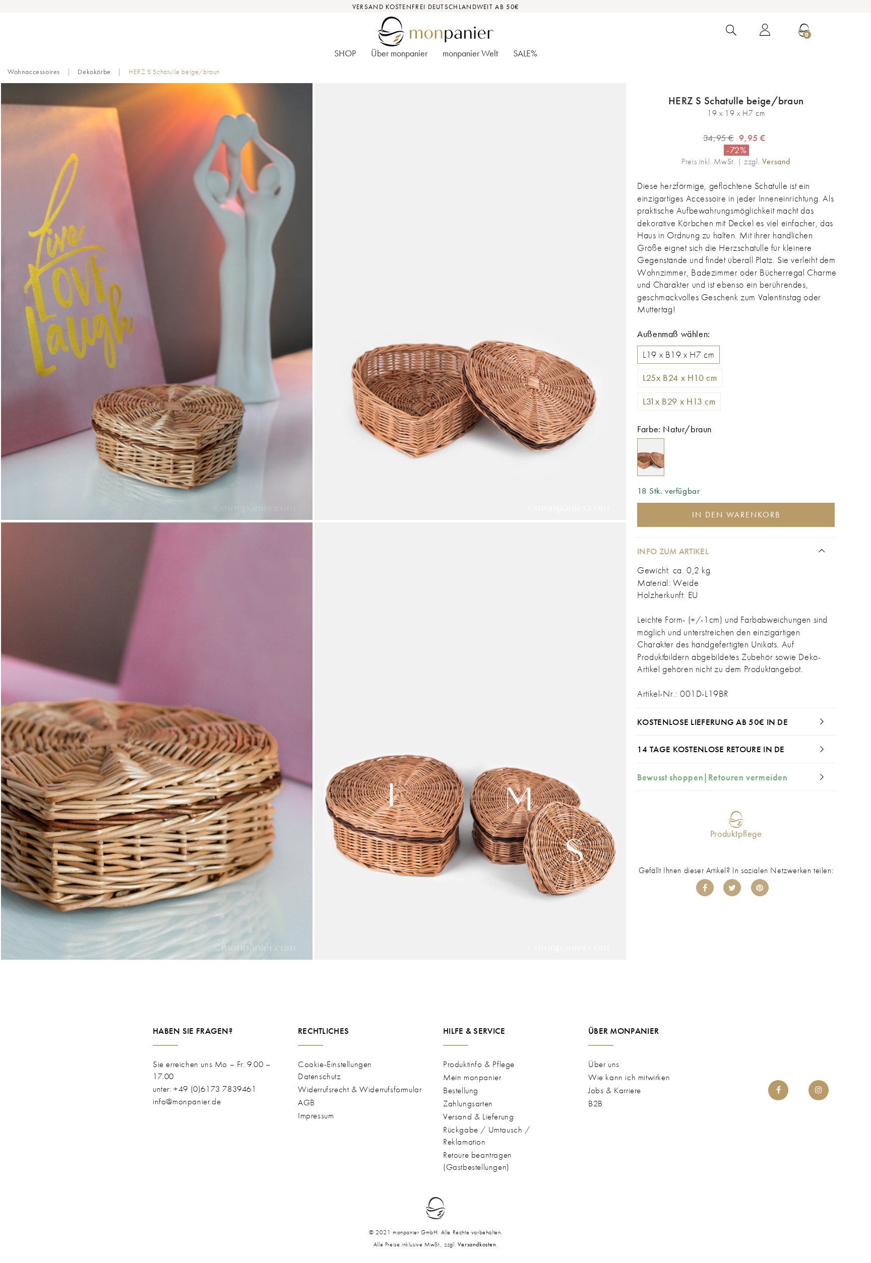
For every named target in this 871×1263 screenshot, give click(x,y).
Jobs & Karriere (614, 1090)
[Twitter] (732, 887)
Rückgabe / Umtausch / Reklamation (486, 1135)
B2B (595, 1103)
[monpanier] (435, 31)
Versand (776, 162)
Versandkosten (477, 1244)
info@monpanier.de (187, 1101)
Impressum (316, 1115)
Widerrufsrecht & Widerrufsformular (359, 1089)
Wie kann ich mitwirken (629, 1077)
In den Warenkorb (736, 514)
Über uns (603, 1064)
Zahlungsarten (468, 1103)
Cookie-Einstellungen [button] (335, 1064)
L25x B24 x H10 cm (680, 377)
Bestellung (460, 1090)
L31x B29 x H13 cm (679, 401)
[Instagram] (818, 1090)
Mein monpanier (472, 1077)
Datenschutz (319, 1076)
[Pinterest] (760, 887)
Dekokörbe (94, 71)
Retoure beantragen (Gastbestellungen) (477, 1160)
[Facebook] (705, 887)
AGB (306, 1102)
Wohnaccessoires (34, 71)
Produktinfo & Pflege (479, 1064)
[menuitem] (345, 56)
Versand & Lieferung (478, 1116)
